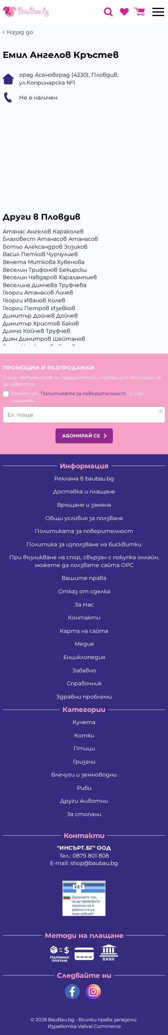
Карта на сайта (84, 630)
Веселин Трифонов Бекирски (45, 269)
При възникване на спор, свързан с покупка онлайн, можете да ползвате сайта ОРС (84, 561)
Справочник (84, 683)
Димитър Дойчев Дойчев (40, 315)
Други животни (84, 800)
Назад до (20, 32)
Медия (84, 643)
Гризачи (84, 761)
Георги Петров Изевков (39, 308)
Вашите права (84, 578)
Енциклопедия (84, 657)
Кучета (84, 722)
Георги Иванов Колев (34, 300)
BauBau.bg (61, 1019)
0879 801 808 (91, 855)
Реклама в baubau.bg (84, 478)
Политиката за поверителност (83, 393)
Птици (84, 748)
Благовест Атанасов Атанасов (50, 238)
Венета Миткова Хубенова (43, 262)
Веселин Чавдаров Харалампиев (50, 277)
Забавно (84, 670)
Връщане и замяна (84, 504)
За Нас (84, 604)
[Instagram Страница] (93, 991)
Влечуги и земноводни (84, 774)
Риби (84, 787)
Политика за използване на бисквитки (84, 544)
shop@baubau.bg (94, 863)
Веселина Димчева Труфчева (44, 285)
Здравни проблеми (84, 696)
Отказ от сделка (84, 591)
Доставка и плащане (84, 491)
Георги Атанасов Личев (38, 292)
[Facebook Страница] (72, 991)
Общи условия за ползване (84, 518)
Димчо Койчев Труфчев (36, 330)
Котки (84, 735)
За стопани (84, 814)
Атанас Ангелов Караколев (43, 231)
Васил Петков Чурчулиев (40, 254)
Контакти (84, 617)
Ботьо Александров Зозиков (45, 246)
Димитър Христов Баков (41, 323)
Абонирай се (81, 436)
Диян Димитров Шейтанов (44, 338)
